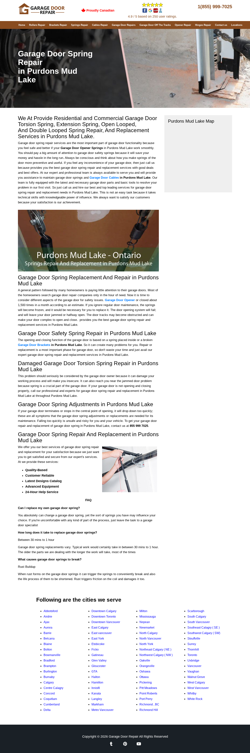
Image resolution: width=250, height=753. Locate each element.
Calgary (49, 682)
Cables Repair (100, 25)
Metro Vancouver (102, 709)
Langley (97, 698)
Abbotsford (51, 611)
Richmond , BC (149, 704)
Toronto (192, 655)
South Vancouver (198, 622)
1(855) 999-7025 (215, 6)
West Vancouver (198, 687)
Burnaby (49, 677)
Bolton (48, 649)
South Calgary (196, 616)
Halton (96, 677)
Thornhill (193, 649)
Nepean (144, 622)
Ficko (95, 649)
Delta (47, 709)
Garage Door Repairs (123, 25)
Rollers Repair (37, 25)
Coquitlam (50, 698)
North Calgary (148, 633)
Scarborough (195, 611)
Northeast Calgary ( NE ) (155, 649)
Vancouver (194, 666)
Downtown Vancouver (106, 622)
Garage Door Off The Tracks (155, 25)
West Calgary (196, 682)
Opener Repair (183, 25)
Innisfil (96, 687)
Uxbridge (193, 660)
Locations (236, 25)
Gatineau (97, 655)
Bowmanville (52, 655)
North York (146, 644)
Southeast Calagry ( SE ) (203, 627)
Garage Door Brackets (34, 345)
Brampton (50, 666)
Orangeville (146, 666)
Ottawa (144, 677)
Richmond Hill (148, 709)
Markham (98, 704)
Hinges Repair (203, 25)
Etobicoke (98, 644)
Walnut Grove (196, 677)
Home (21, 25)
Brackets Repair (58, 25)
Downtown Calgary (104, 611)
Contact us (221, 25)
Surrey (191, 644)
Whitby (191, 693)
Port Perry (145, 698)
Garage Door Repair (123, 736)
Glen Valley (99, 660)
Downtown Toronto (104, 616)
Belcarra (49, 638)
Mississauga (147, 616)
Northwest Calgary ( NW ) (156, 655)
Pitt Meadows (148, 687)
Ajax (46, 622)
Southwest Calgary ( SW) (203, 633)
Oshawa (144, 671)
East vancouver (102, 633)
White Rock (194, 698)
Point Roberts (148, 693)
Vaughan (193, 671)
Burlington (50, 671)
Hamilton (97, 682)
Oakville (144, 660)
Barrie (47, 633)
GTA (94, 671)
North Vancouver (150, 638)
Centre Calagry (53, 687)
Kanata (96, 693)
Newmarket (146, 627)
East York (98, 638)
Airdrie (48, 616)
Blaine (48, 644)
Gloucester (99, 666)
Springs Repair (79, 25)
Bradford (49, 660)
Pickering (145, 682)
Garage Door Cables (104, 177)
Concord (49, 693)
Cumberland (52, 704)
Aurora (48, 627)
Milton (143, 611)
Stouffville (193, 638)
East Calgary (100, 627)
